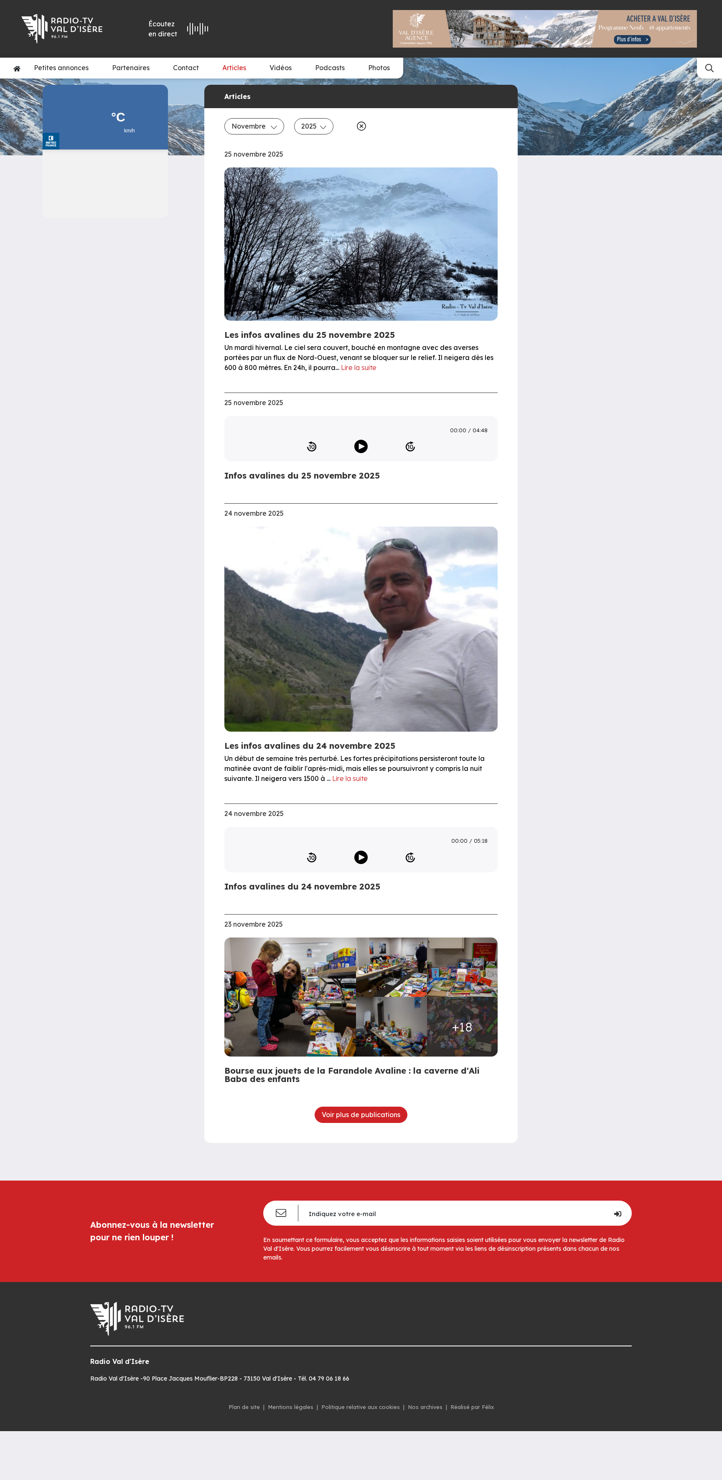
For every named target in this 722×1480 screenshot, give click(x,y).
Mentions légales (290, 1407)
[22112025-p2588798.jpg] (462, 967)
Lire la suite (358, 367)
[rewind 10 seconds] (312, 446)
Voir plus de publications (361, 1114)
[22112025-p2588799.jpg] (391, 1027)
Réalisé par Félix (472, 1407)
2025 (309, 126)
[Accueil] (17, 68)
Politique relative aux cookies (360, 1407)
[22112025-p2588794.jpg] (391, 967)
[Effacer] (359, 126)
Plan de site (244, 1407)
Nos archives (425, 1407)
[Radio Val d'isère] (67, 28)
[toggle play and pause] (361, 446)
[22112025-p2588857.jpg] (292, 997)
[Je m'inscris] (617, 1213)
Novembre (249, 126)
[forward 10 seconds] (410, 446)
